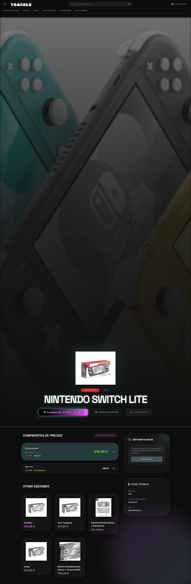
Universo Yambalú (80, 10)
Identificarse (147, 459)
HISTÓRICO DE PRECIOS (105, 435)
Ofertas (36, 10)
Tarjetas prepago (49, 10)
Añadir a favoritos (106, 412)
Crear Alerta (138, 412)
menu (5, 4)
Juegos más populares (11, 10)
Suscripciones (65, 10)
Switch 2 (26, 10)
